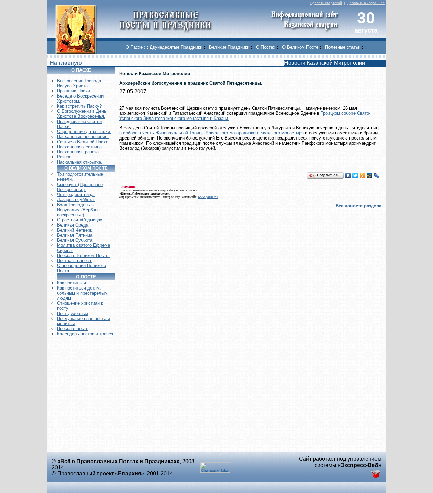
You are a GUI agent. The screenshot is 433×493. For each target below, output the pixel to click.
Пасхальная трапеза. (78, 151)
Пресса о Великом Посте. (83, 255)
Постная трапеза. (74, 260)
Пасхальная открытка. (79, 162)
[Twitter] (355, 175)
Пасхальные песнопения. (83, 136)
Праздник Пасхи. (74, 90)
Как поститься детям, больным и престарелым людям (82, 293)
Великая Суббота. (75, 240)
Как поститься (71, 282)
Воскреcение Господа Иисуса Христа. (79, 83)
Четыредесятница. (76, 194)
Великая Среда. (73, 225)
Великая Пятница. (75, 235)
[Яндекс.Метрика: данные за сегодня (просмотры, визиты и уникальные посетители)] (215, 467)
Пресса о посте (72, 328)
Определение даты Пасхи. (84, 131)
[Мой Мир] (369, 175)
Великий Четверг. (74, 230)
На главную (66, 63)
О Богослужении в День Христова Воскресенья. (81, 114)
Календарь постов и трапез (85, 333)
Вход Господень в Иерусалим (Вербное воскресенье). (78, 209)
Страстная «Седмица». (80, 219)
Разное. (65, 156)
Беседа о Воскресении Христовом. (80, 98)
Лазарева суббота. (76, 199)
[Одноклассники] (362, 175)
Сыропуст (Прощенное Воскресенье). (80, 187)
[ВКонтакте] (348, 175)
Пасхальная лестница (79, 146)
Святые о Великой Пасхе (82, 141)
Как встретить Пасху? (79, 106)
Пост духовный (72, 313)
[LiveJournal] (376, 175)
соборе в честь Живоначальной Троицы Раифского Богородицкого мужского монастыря (213, 132)
